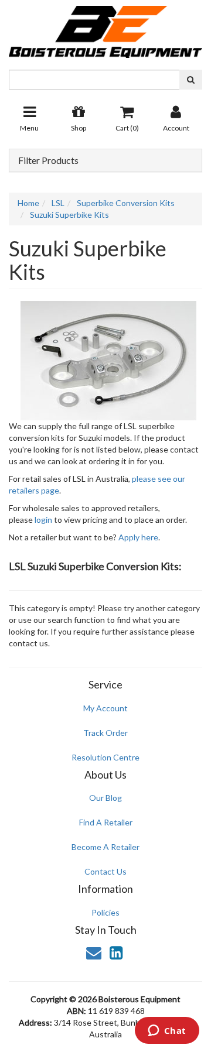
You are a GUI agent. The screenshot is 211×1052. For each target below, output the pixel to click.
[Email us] (93, 952)
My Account (105, 708)
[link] (116, 952)
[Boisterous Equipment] (105, 28)
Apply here (138, 537)
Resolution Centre (105, 757)
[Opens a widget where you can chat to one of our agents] (166, 1031)
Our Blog (105, 798)
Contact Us (105, 871)
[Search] (190, 80)
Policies (105, 912)
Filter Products (48, 160)
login (43, 520)
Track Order (105, 733)
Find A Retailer (105, 822)
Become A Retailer (105, 847)
